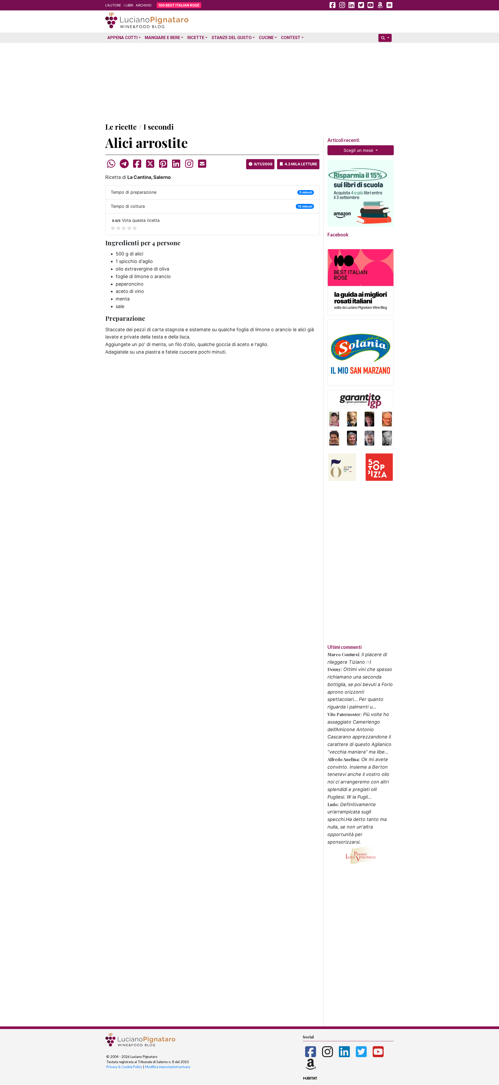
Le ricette (121, 126)
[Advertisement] (249, 81)
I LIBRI (128, 5)
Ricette (195, 37)
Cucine (266, 37)
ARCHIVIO (144, 5)
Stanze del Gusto (232, 37)
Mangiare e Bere (162, 37)
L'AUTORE (113, 5)
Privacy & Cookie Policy (124, 1067)
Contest (290, 37)
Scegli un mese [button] (359, 150)
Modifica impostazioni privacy (168, 1067)
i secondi (158, 126)
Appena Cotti (122, 37)
